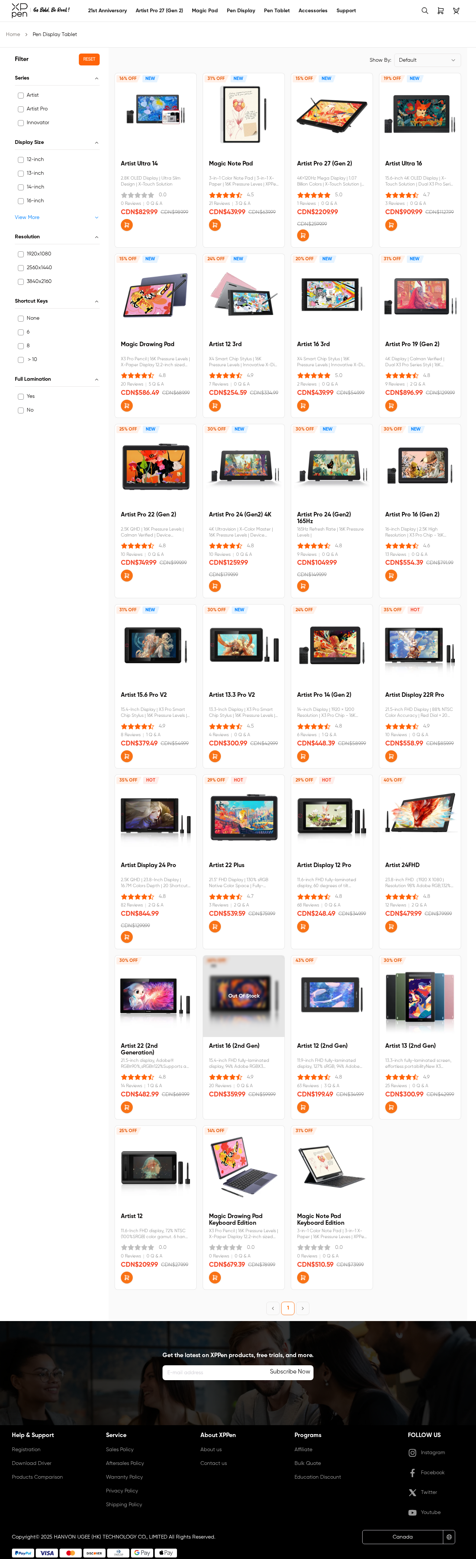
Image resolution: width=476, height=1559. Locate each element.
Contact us (213, 1463)
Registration (26, 1449)
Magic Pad (205, 10)
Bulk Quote (308, 1463)
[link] (41, 10)
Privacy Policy (122, 1491)
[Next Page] (302, 1308)
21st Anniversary (107, 10)
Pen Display (241, 10)
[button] (127, 225)
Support (346, 10)
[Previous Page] (273, 1308)
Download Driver (31, 1463)
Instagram (433, 1452)
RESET (89, 59)
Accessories (313, 10)
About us (211, 1449)
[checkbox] (21, 96)
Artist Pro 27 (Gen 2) (159, 10)
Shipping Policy (124, 1504)
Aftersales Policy (125, 1463)
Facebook (433, 1472)
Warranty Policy (124, 1477)
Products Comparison (37, 1477)
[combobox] (427, 60)
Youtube (431, 1512)
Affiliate (303, 1449)
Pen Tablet (277, 10)
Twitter (429, 1492)
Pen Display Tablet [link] (55, 34)
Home (13, 34)
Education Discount (318, 1477)
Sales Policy (120, 1449)
